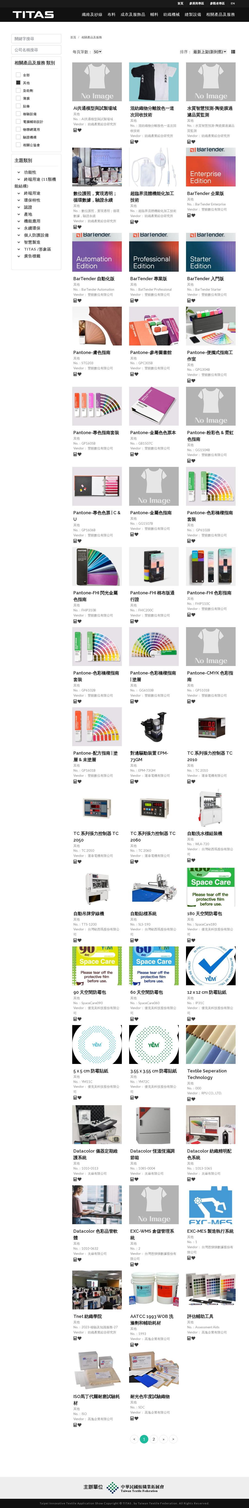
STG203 (87, 363)
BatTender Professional (155, 289)
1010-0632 (89, 1248)
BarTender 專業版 (148, 278)
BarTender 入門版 (205, 278)
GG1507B (145, 523)
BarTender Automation (97, 289)
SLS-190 (144, 924)
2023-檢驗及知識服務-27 (99, 1327)
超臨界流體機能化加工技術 (157, 211)
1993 (142, 1334)
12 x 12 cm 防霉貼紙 (206, 992)
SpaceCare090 (92, 1003)
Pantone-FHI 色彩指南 (209, 592)
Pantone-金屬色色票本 (153, 432)
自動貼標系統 (143, 913)
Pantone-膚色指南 (91, 352)
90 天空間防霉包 (89, 992)
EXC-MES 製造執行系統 (210, 1231)
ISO (84, 1414)
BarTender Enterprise (210, 204)
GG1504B (202, 450)
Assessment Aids (207, 1327)
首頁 (180, 3)
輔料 (154, 14)
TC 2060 (144, 850)
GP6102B (202, 530)
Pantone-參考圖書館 (151, 352)
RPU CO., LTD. (211, 1093)
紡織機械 (171, 14)
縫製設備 (193, 14)
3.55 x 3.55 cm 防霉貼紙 (153, 1070)
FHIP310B (88, 610)
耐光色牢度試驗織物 (150, 1396)
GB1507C (145, 443)
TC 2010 (201, 770)
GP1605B (88, 443)
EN (233, 3)
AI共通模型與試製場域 (95, 108)
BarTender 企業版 (205, 193)
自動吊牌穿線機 (88, 913)
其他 (76, 114)
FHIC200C (145, 610)
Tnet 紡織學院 (87, 1316)
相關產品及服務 (220, 14)
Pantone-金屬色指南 (151, 512)
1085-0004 (146, 1168)
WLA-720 (202, 844)
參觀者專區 (217, 3)
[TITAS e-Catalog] (33, 14)
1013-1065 (203, 1168)
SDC (141, 1407)
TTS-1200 (89, 924)
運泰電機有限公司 (157, 775)
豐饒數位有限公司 (214, 209)
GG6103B (146, 690)
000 (198, 1088)
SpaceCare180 (205, 924)
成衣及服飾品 (133, 14)
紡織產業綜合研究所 (101, 124)
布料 (111, 14)
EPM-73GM (146, 770)
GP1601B (88, 770)
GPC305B (145, 363)
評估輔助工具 (200, 1316)
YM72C (143, 1082)
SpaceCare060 (149, 1003)
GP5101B (202, 690)
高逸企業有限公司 (157, 1339)
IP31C (199, 1003)
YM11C (86, 1082)
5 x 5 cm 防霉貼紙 (90, 1070)
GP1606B (88, 530)
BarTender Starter (208, 289)
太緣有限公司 (97, 1173)
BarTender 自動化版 (94, 278)
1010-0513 (89, 1168)
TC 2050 (87, 850)
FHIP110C (202, 604)
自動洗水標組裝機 (204, 833)
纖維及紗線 (92, 14)
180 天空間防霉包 (204, 913)
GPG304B (202, 369)
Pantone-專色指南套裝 (96, 432)
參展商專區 (196, 3)
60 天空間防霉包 (146, 992)
